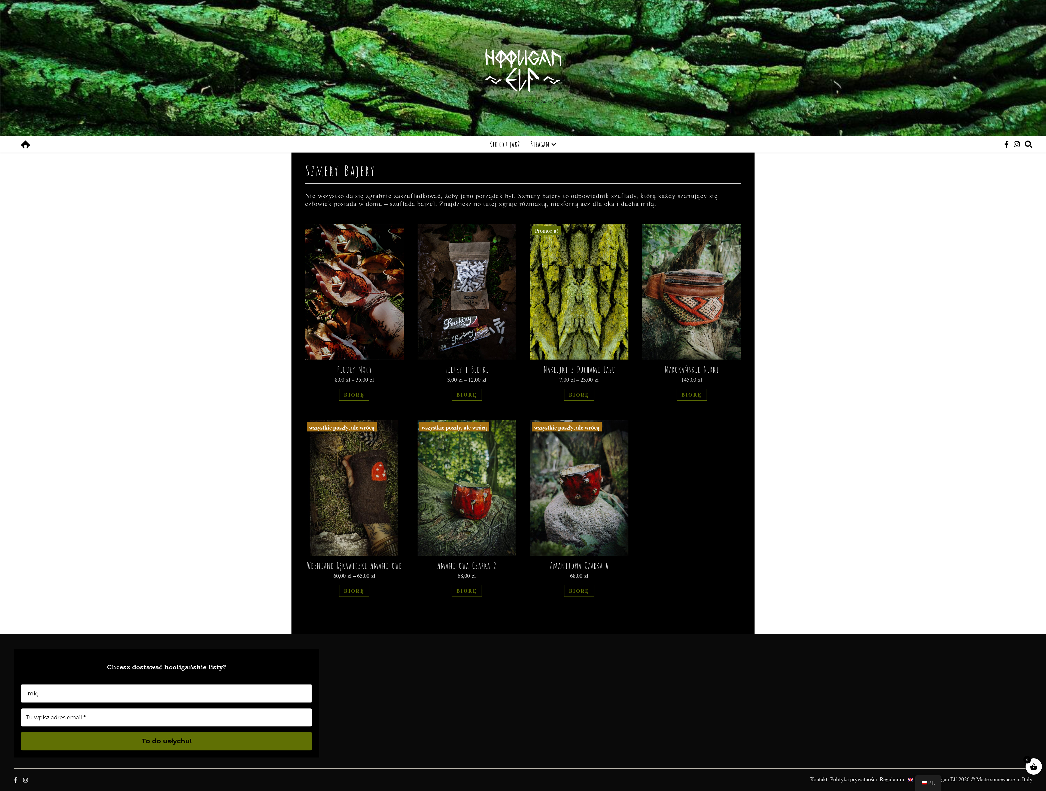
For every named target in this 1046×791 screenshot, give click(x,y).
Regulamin (892, 779)
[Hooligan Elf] (523, 70)
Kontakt (819, 779)
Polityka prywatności (853, 779)
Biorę (354, 394)
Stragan (540, 144)
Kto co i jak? (504, 144)
